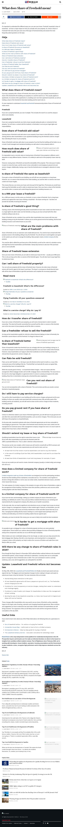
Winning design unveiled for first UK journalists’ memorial (27, 798)
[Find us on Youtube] (47, 823)
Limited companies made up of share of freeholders (17, 475)
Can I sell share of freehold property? (14, 58)
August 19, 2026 (14, 765)
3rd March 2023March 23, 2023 (20, 302)
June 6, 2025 (14, 668)
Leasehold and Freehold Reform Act (26, 571)
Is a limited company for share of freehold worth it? (18, 79)
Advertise (32, 823)
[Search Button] (60, 2)
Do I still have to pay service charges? (14, 70)
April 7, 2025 (14, 715)
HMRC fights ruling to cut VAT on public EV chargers (25, 786)
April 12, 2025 (15, 700)
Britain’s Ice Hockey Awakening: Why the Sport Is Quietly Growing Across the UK (27, 774)
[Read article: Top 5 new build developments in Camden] (53, 747)
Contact (26, 823)
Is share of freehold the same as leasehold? (16, 47)
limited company (49, 237)
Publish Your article (7, 823)
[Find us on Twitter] (45, 823)
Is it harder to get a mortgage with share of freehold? (19, 81)
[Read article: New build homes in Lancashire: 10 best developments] (53, 704)
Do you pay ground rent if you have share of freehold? (19, 73)
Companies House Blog (12, 627)
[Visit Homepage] (31, 2)
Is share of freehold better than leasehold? (15, 64)
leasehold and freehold (27, 103)
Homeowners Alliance (12, 630)
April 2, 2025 (14, 729)
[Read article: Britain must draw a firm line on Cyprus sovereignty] (5, 781)
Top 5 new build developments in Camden (15, 742)
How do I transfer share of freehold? (13, 60)
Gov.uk (7, 624)
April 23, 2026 (14, 800)
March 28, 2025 (15, 744)
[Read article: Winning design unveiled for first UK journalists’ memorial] (5, 800)
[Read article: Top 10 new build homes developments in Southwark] (53, 718)
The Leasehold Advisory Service (15, 632)
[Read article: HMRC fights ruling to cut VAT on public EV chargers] (5, 787)
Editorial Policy (18, 823)
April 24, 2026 (14, 782)
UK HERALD (16, 817)
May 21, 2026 (7, 771)
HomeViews (5, 636)
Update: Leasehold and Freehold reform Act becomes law (20, 85)
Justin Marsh (7, 11)
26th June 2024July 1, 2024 (18, 289)
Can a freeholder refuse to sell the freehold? (16, 62)
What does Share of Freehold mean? (13, 41)
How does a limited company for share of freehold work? (20, 77)
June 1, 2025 (14, 685)
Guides (8, 281)
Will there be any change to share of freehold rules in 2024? (21, 83)
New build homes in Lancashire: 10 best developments (18, 698)
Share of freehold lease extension (12, 56)
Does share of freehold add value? (13, 43)
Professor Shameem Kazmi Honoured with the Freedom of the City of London (27, 769)
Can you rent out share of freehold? (13, 68)
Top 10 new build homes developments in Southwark (18, 712)
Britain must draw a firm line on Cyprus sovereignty (25, 780)
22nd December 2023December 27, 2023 (23, 314)
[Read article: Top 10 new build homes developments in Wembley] (53, 732)
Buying (8, 294)
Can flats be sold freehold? (10, 66)
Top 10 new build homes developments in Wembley (18, 727)
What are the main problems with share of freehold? (18, 53)
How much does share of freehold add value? (16, 45)
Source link (5, 655)
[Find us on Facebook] (43, 823)
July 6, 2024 (16, 11)
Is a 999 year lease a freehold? (11, 49)
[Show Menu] (3, 2)
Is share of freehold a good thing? (12, 51)
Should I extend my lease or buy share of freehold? (18, 75)
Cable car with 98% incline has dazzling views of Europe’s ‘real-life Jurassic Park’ (33, 792)
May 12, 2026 (7, 776)
